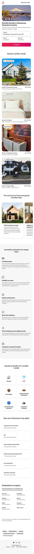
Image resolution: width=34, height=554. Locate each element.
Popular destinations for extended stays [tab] (12, 488)
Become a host (25, 2)
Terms (13, 547)
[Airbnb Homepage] (3, 2)
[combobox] (16, 34)
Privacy (8, 547)
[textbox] (9, 40)
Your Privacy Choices (21, 547)
